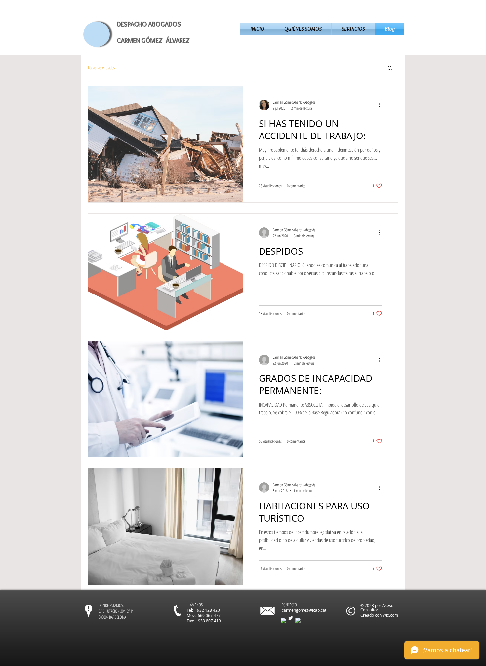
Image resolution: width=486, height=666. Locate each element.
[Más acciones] (381, 105)
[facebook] (283, 620)
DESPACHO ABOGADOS (149, 24)
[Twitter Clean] (290, 618)
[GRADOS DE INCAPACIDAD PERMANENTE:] (165, 399)
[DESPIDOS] (165, 272)
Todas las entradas (101, 67)
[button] (390, 68)
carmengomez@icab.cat (304, 610)
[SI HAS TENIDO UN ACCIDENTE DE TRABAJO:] (165, 144)
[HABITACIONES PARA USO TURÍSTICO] (165, 526)
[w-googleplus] (298, 620)
